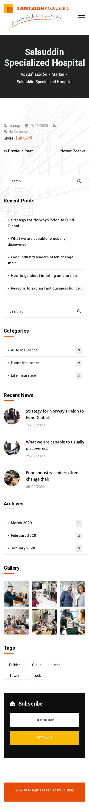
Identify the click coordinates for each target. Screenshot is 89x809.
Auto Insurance (45, 350)
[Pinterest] (30, 138)
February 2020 (45, 535)
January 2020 (45, 548)
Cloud (37, 665)
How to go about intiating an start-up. (44, 275)
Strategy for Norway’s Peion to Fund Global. (41, 223)
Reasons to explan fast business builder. (46, 288)
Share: (9, 138)
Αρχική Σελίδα (34, 74)
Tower (14, 675)
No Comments (20, 132)
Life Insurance (45, 375)
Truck (36, 675)
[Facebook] (16, 138)
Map (57, 665)
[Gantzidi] (36, 17)
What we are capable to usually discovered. (36, 241)
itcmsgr (14, 126)
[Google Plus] (25, 138)
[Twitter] (20, 138)
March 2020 (45, 523)
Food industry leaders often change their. (40, 260)
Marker (58, 74)
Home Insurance (45, 363)
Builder (14, 665)
